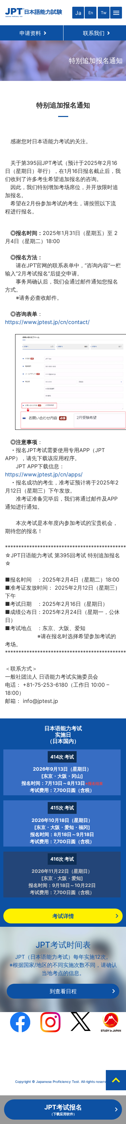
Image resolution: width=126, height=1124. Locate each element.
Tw (104, 12)
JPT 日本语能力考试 (33, 12)
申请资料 (32, 33)
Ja (78, 12)
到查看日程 (63, 991)
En (90, 12)
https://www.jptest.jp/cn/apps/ (44, 474)
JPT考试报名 (63, 1109)
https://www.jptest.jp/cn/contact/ (47, 322)
